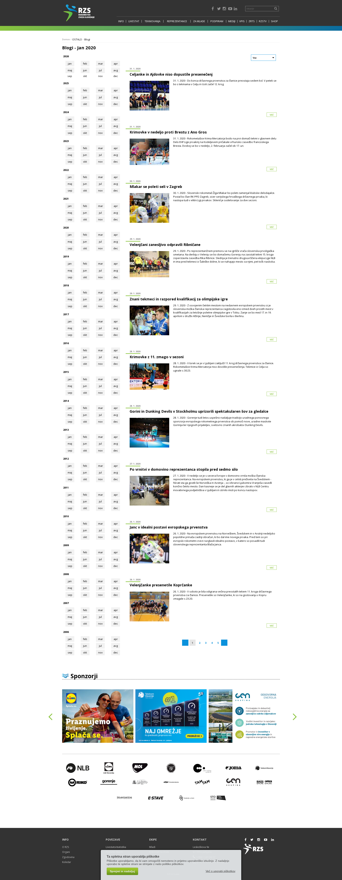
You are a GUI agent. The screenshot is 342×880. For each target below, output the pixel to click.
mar (100, 63)
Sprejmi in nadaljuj (122, 871)
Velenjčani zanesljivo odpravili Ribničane (165, 244)
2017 (66, 314)
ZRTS (252, 21)
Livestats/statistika (116, 847)
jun (85, 70)
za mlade (199, 21)
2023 (66, 141)
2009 (66, 545)
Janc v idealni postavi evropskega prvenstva (169, 527)
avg (115, 70)
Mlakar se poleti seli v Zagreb (156, 186)
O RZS (65, 847)
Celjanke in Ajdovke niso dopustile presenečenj (171, 74)
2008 (66, 574)
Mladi (152, 847)
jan (70, 63)
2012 (66, 458)
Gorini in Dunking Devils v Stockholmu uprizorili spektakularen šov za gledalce (199, 411)
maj (70, 70)
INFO (121, 21)
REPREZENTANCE (177, 21)
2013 (66, 429)
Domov (66, 39)
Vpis (242, 21)
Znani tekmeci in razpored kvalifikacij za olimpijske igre (179, 299)
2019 (66, 256)
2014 (66, 401)
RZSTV (263, 21)
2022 (66, 170)
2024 (66, 112)
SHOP (274, 21)
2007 (66, 603)
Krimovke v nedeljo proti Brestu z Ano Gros (168, 132)
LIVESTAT (133, 21)
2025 (66, 83)
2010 (66, 516)
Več (272, 114)
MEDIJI (231, 21)
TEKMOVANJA (152, 21)
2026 (66, 56)
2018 (66, 285)
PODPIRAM (216, 21)
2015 (66, 372)
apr (116, 63)
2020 (66, 227)
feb (85, 63)
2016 (66, 343)
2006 (66, 632)
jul (100, 70)
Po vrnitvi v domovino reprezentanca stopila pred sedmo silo (184, 469)
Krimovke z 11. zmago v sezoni (157, 356)
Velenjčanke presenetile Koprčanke (161, 585)
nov (100, 104)
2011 (66, 487)
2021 (66, 198)
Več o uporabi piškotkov (220, 871)
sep (70, 104)
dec (115, 104)
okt (85, 104)
